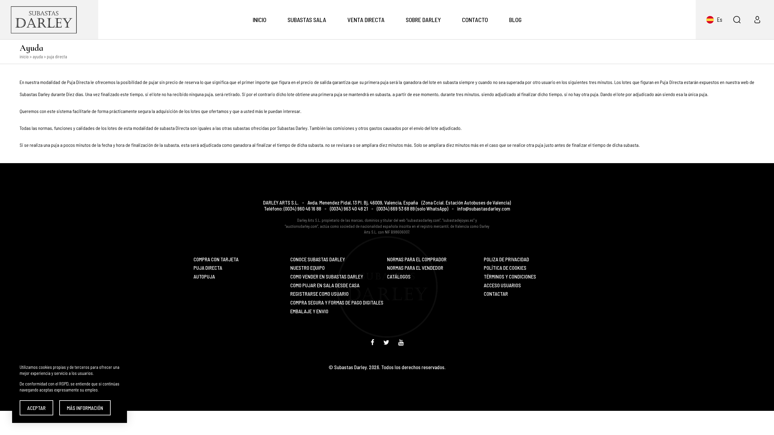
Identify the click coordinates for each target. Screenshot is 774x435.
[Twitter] (386, 342)
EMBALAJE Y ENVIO (309, 311)
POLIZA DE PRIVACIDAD (506, 259)
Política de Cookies (505, 268)
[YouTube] (401, 342)
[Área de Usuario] (757, 20)
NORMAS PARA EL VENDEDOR (415, 268)
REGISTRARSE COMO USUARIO (319, 294)
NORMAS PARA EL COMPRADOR (417, 259)
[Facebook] (372, 342)
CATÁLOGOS (399, 276)
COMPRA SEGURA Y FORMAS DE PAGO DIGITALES (336, 302)
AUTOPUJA (204, 276)
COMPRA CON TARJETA (216, 259)
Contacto (475, 19)
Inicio (259, 19)
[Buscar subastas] (737, 20)
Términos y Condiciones (510, 276)
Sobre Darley (423, 19)
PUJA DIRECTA (208, 268)
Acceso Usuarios (502, 285)
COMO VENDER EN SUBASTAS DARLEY (326, 276)
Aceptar (36, 408)
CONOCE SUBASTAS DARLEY (317, 259)
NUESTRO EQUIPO (307, 268)
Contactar (496, 294)
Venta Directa (366, 19)
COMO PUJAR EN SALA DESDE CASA (324, 285)
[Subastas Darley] (49, 19)
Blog (515, 19)
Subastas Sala (307, 19)
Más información (85, 408)
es (719, 19)
